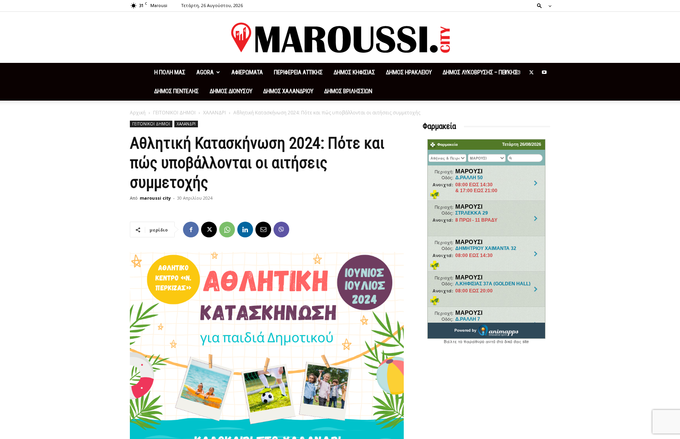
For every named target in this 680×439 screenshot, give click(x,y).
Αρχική (138, 112)
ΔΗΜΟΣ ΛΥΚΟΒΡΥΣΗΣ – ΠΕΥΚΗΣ (480, 72)
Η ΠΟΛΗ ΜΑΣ (169, 72)
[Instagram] (518, 72)
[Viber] (281, 229)
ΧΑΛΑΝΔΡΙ (214, 112)
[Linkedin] (245, 229)
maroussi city (155, 198)
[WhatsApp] (227, 229)
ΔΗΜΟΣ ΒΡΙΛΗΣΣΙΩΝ (348, 91)
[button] (542, 5)
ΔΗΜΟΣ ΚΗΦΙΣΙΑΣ (354, 72)
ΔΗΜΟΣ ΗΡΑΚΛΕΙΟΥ (409, 72)
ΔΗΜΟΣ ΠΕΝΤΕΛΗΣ (176, 91)
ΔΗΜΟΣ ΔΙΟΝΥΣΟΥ (231, 91)
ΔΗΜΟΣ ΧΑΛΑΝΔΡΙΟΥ (288, 91)
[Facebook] (505, 72)
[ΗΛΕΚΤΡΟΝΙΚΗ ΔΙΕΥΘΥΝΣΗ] (263, 229)
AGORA (205, 72)
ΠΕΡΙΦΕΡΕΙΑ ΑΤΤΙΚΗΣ (298, 72)
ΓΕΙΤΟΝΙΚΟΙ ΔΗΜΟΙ (174, 112)
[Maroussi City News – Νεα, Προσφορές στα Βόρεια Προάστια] (340, 37)
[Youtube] (544, 72)
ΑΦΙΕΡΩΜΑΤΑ (247, 72)
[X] (531, 72)
